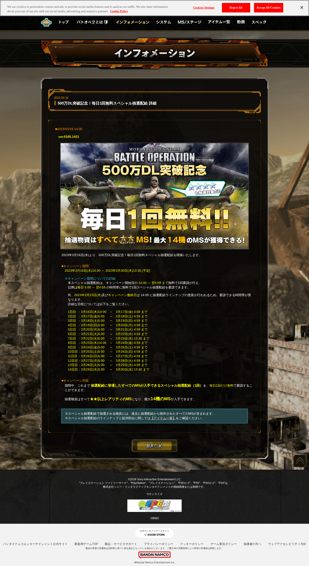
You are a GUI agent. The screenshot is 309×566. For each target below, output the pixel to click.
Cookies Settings (203, 7)
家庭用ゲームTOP (86, 544)
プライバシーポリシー (158, 544)
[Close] (302, 7)
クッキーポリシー (192, 544)
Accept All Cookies (269, 7)
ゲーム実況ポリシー (223, 544)
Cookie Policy (119, 11)
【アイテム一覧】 (163, 418)
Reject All (236, 7)
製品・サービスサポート (121, 544)
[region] (154, 8)
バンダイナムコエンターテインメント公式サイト (35, 544)
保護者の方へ (252, 544)
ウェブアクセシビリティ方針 (287, 544)
